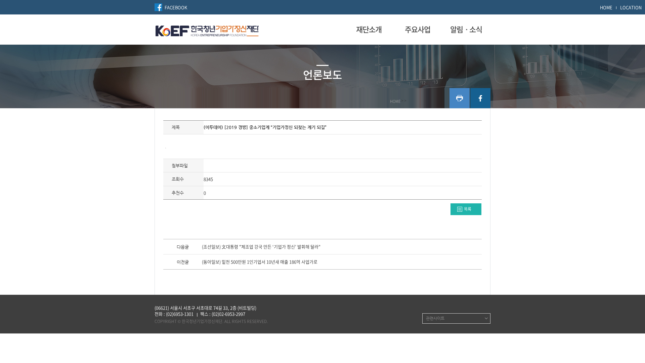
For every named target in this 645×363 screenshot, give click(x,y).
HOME (606, 7)
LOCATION (631, 7)
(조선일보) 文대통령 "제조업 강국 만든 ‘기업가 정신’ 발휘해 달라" (261, 247)
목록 (467, 209)
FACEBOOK (176, 7)
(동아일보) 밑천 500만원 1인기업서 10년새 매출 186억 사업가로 (259, 262)
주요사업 (417, 29)
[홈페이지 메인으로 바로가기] (207, 30)
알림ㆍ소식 (466, 29)
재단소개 (369, 29)
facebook (480, 98)
